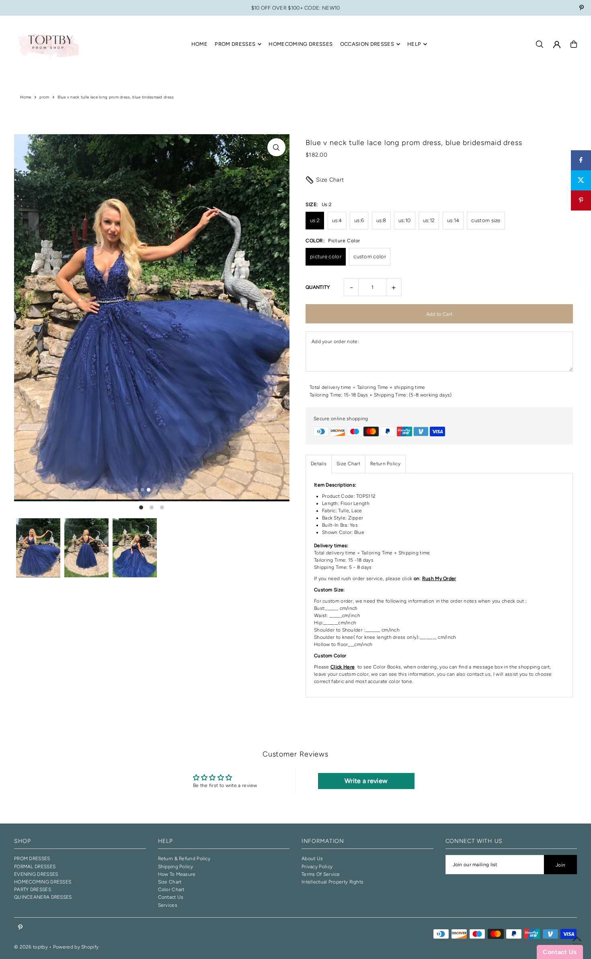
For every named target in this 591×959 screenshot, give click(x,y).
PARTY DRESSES (32, 889)
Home (25, 97)
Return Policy (385, 463)
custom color (369, 257)
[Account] (556, 44)
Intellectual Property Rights (332, 882)
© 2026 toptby (31, 947)
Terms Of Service (321, 874)
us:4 (337, 220)
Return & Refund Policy (184, 858)
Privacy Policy (317, 866)
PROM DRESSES (32, 858)
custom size (485, 220)
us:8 (381, 220)
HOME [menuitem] (199, 44)
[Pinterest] (581, 9)
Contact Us (171, 897)
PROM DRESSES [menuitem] (235, 44)
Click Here (342, 667)
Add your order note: (335, 341)
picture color (325, 257)
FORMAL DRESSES (34, 866)
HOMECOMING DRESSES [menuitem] (300, 44)
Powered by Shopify (75, 947)
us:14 (453, 220)
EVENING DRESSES (36, 874)
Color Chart (171, 889)
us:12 (429, 220)
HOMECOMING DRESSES (42, 882)
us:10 (404, 220)
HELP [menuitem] (414, 44)
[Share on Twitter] (581, 180)
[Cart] (573, 44)
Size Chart (330, 179)
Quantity (318, 287)
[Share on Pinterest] (581, 200)
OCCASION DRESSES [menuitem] (367, 44)
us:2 (315, 220)
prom (44, 97)
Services (167, 905)
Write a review (366, 781)
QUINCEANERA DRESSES (43, 897)
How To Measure (177, 874)
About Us (312, 858)
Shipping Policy (175, 866)
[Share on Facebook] (581, 160)
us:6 (359, 220)
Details (318, 463)
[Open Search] (539, 44)
